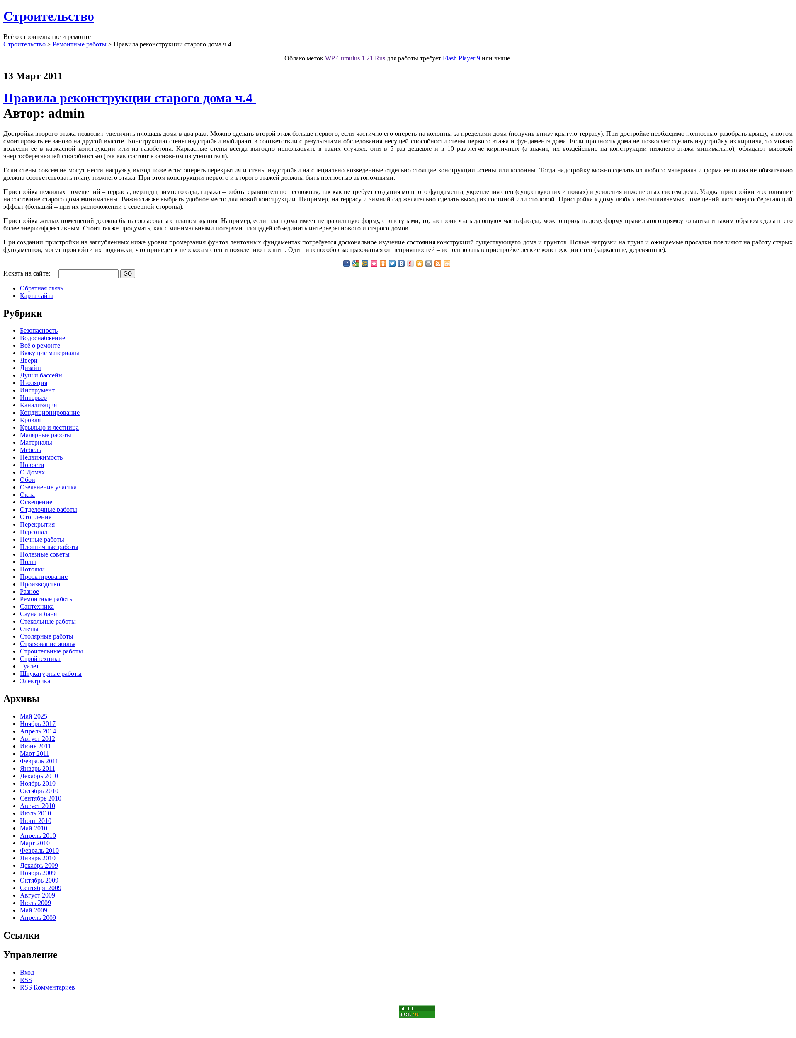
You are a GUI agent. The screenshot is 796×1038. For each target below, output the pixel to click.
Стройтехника (40, 658)
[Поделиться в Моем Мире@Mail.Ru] (365, 263)
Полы (28, 561)
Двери (29, 360)
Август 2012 (37, 738)
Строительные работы (51, 651)
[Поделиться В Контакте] (401, 263)
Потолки (32, 569)
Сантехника (37, 606)
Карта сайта (36, 295)
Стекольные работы (48, 621)
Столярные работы (46, 636)
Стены (29, 628)
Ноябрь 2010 (38, 783)
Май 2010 (33, 828)
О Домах (32, 472)
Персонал (33, 531)
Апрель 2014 (38, 731)
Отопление (35, 516)
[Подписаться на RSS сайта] (437, 263)
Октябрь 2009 (39, 880)
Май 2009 (33, 910)
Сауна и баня (38, 613)
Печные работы (42, 539)
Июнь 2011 (35, 746)
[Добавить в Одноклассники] (383, 263)
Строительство (48, 16)
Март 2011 (34, 753)
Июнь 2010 (35, 820)
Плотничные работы (49, 546)
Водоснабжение (42, 337)
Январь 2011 (37, 768)
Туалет (29, 666)
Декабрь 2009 (39, 865)
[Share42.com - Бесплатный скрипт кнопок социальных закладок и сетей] (447, 263)
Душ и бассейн (41, 375)
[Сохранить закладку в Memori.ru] (374, 263)
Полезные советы (45, 554)
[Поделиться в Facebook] (346, 263)
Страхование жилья (47, 643)
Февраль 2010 (39, 850)
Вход (27, 972)
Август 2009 (37, 895)
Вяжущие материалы (49, 352)
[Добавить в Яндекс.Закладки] (410, 263)
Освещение (36, 502)
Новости (32, 464)
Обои (27, 479)
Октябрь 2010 (39, 790)
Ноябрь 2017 (38, 723)
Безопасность (39, 330)
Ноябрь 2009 (38, 872)
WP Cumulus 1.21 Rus (355, 58)
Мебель (30, 449)
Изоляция (33, 382)
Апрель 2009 (38, 917)
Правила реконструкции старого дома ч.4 (129, 97)
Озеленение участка (48, 487)
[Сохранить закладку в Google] (355, 263)
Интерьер (33, 397)
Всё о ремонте (40, 345)
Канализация (38, 405)
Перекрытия (37, 524)
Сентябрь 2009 (40, 887)
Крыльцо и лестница (49, 427)
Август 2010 (37, 805)
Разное (29, 591)
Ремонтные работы (80, 44)
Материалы (36, 442)
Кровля (30, 419)
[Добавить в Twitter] (392, 263)
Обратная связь (41, 288)
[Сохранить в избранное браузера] (419, 263)
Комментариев (47, 987)
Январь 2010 (38, 857)
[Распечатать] (428, 263)
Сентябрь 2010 (40, 798)
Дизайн (30, 367)
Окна (27, 494)
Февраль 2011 (39, 761)
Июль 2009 (35, 902)
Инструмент (37, 390)
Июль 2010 (35, 813)
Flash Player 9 (461, 58)
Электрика (35, 681)
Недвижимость (41, 457)
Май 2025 (33, 716)
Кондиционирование (50, 412)
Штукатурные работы (51, 673)
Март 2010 (35, 843)
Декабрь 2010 (39, 775)
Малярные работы (45, 434)
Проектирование (44, 576)
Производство (40, 584)
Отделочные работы (48, 509)
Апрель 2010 (38, 835)
